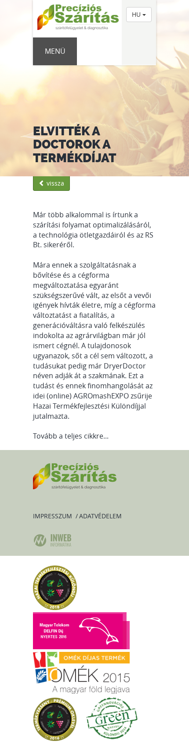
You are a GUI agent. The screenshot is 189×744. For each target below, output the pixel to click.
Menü (55, 51)
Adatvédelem (100, 516)
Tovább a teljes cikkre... (71, 436)
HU (137, 14)
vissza (54, 183)
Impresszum (52, 516)
